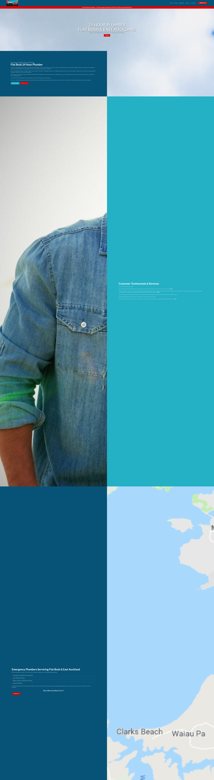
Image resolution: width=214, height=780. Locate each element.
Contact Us (193, 3)
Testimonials (181, 3)
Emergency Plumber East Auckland (23, 675)
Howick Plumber (17, 683)
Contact (107, 35)
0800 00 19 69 (203, 3)
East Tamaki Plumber (19, 678)
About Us (187, 3)
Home (171, 3)
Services (176, 3)
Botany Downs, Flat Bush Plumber (22, 680)
